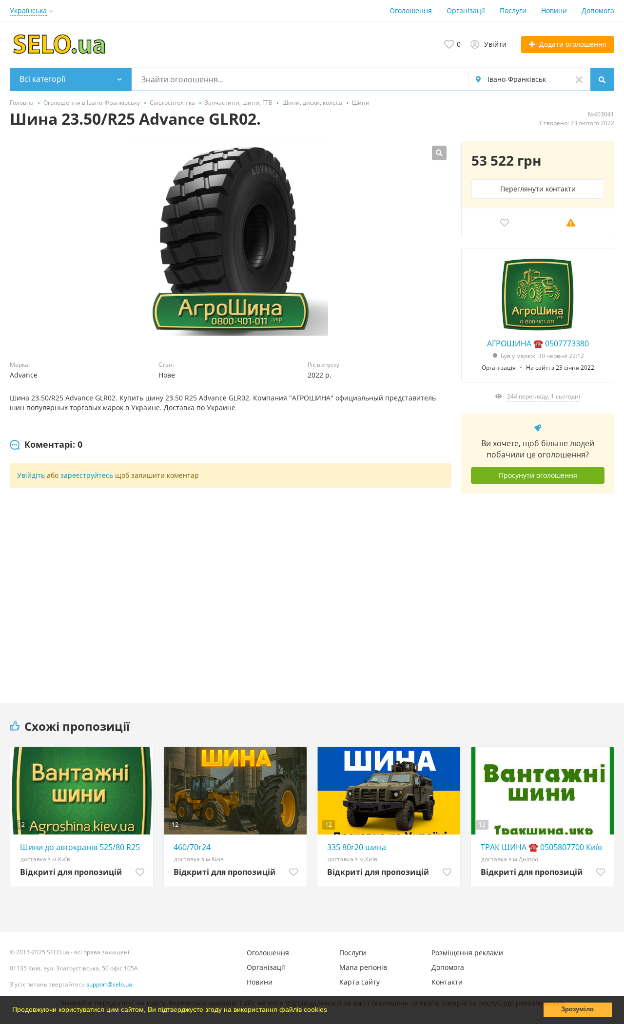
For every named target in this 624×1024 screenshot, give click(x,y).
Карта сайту (359, 981)
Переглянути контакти (538, 188)
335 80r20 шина (356, 847)
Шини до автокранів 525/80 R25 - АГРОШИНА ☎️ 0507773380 (84, 847)
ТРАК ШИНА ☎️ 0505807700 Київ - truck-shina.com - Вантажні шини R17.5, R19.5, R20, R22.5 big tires (545, 847)
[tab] (46, 444)
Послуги (513, 10)
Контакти (447, 981)
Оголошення (411, 10)
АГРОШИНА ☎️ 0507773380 (538, 343)
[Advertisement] (537, 590)
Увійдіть (31, 475)
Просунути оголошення (538, 475)
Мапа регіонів (363, 967)
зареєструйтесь (86, 475)
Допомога (598, 10)
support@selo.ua (109, 984)
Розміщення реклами (467, 952)
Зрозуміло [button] (577, 1009)
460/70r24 (192, 847)
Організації (466, 10)
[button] (330, 1010)
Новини (554, 10)
